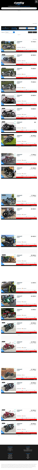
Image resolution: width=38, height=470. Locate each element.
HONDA (28, 455)
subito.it (35, 379)
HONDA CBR (10, 454)
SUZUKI (28, 456)
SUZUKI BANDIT (10, 455)
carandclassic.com (33, 65)
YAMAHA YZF (10, 456)
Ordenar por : (3, 32)
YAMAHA (28, 454)
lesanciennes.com (33, 92)
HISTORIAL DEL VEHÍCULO (26, 64)
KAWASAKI (27, 457)
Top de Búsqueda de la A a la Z (28, 450)
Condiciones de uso (10, 449)
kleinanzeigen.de (33, 164)
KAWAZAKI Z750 (10, 457)
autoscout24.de (34, 246)
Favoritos (3, 49)
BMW (28, 458)
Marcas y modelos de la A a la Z (28, 449)
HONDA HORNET (10, 458)
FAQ (10, 450)
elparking (19, 3)
